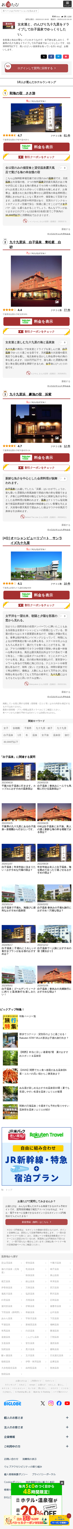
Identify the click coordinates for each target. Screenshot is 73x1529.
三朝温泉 (54, 1337)
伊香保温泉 (6, 1287)
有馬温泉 (5, 1330)
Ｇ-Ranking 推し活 (22, 1392)
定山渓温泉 (6, 1263)
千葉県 (27, 728)
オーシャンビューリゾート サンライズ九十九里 (36, 540)
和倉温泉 (30, 1312)
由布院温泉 (31, 1368)
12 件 (67, 446)
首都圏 (16, 728)
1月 (19, 735)
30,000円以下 (11, 742)
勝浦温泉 (54, 1330)
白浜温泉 (30, 1330)
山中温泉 (54, 1312)
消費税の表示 (29, 1459)
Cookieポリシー (13, 1482)
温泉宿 (56, 735)
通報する (65, 229)
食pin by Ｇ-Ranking (41, 1392)
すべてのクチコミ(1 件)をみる (58, 530)
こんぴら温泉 (32, 1337)
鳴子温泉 (54, 1269)
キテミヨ (5, 1388)
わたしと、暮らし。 (56, 1385)
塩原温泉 (30, 1293)
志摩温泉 (54, 1361)
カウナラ (54, 1388)
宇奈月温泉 (31, 1318)
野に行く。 (43, 1388)
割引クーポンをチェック (40, 157)
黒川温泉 (30, 1349)
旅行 (67, 735)
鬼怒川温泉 (6, 1293)
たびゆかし (7, 1392)
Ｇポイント (49, 1381)
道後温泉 (5, 1337)
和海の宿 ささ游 (22, 93)
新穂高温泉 (31, 1324)
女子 (6, 728)
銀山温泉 (30, 1281)
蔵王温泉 (5, 1281)
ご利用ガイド (36, 1381)
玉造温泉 (5, 1343)
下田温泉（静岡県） (11, 1312)
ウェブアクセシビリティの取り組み (23, 1466)
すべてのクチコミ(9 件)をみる (58, 234)
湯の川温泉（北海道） (10, 1271)
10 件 (67, 583)
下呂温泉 (54, 1318)
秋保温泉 (30, 1275)
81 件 (67, 135)
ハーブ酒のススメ (60, 1392)
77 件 (67, 310)
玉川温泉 (30, 1355)
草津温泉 (54, 1281)
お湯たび (41, 1385)
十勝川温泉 (55, 1263)
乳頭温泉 (30, 1269)
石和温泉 (54, 1300)
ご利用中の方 (12, 1446)
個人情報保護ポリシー (16, 1474)
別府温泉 (5, 1349)
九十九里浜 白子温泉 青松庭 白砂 (35, 244)
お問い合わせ (11, 1459)
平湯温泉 (5, 1324)
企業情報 (9, 1437)
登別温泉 (30, 1263)
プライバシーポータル (44, 1474)
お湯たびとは (21, 1381)
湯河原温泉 (6, 1306)
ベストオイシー (18, 1388)
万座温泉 (30, 1287)
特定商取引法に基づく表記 (40, 1482)
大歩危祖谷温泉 (9, 1368)
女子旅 (45, 735)
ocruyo (32, 1385)
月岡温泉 (30, 1300)
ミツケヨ (64, 1388)
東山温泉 (54, 1275)
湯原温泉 (54, 1343)
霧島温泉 (54, 1349)
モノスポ (31, 1388)
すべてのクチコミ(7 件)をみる (58, 386)
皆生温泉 (30, 1343)
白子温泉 (8, 735)
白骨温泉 (5, 1300)
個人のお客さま (13, 1418)
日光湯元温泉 (56, 1355)
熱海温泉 (54, 1368)
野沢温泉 (54, 1293)
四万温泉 (54, 1287)
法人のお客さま (13, 1427)
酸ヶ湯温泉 (6, 1355)
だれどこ (22, 1385)
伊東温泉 (30, 1306)
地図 (34, 140)
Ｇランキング (10, 1385)
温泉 (34, 735)
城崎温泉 (54, 1324)
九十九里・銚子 (44, 728)
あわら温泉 (6, 1318)
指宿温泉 (5, 1374)
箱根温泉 (5, 1361)
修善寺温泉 (55, 1306)
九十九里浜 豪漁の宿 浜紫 (30, 394)
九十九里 (61, 728)
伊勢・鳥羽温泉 (33, 1361)
